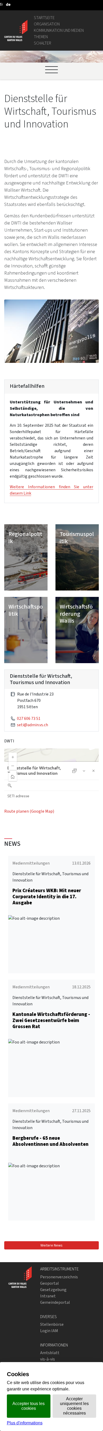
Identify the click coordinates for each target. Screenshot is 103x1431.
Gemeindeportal (55, 1302)
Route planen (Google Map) (29, 811)
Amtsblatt (49, 1352)
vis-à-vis (47, 1359)
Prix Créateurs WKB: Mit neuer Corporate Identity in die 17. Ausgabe (46, 896)
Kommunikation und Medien (59, 30)
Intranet (48, 1296)
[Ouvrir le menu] (51, 70)
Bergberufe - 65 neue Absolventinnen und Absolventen (50, 1141)
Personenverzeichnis (59, 1277)
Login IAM (49, 1330)
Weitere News (51, 1245)
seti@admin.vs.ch (32, 725)
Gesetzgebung (53, 1289)
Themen (41, 36)
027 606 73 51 (28, 718)
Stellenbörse (52, 1324)
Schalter (42, 43)
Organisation (47, 24)
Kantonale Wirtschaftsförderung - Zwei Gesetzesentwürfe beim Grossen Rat (51, 1020)
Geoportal (49, 1283)
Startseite (44, 17)
